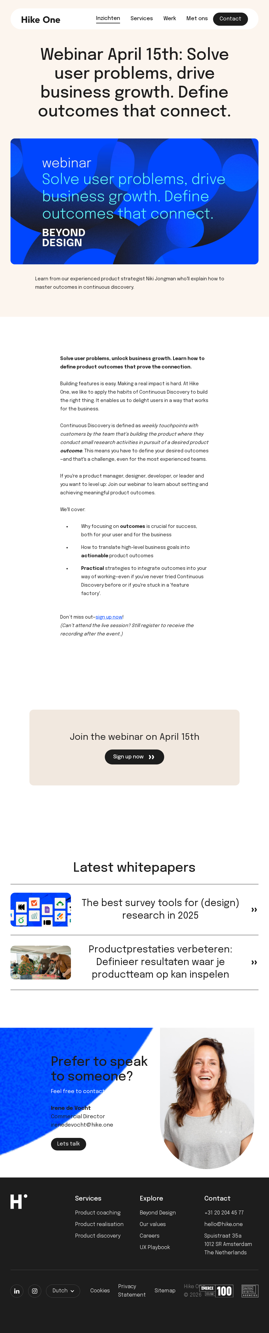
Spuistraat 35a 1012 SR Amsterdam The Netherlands (228, 1244)
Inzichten (108, 18)
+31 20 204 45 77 (224, 1213)
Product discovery (98, 1236)
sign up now (109, 617)
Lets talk (68, 1144)
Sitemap (165, 1291)
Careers (149, 1236)
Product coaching (98, 1213)
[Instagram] (34, 1291)
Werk (169, 19)
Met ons (197, 19)
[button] (63, 1291)
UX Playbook (155, 1247)
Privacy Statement (132, 1291)
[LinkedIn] (17, 1291)
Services (142, 19)
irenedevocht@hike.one (82, 1125)
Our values (153, 1224)
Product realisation (99, 1224)
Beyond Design (158, 1213)
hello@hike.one (223, 1224)
